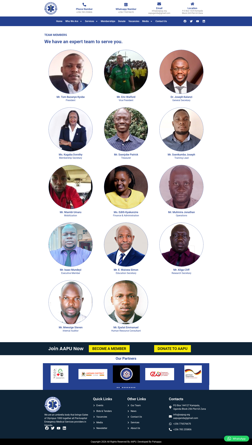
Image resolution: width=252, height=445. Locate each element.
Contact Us (161, 21)
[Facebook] (185, 21)
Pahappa (156, 441)
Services (89, 21)
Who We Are (71, 21)
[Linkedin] (204, 21)
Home (59, 21)
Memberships (108, 21)
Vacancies (133, 21)
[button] (236, 438)
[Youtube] (197, 21)
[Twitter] (191, 21)
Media (145, 21)
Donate (122, 21)
